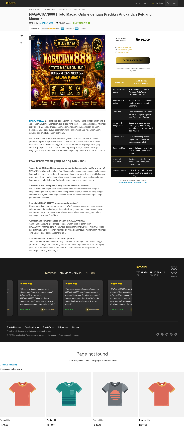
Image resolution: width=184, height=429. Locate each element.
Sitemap (75, 327)
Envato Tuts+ (48, 327)
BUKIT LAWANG (49, 10)
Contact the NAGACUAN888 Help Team (133, 182)
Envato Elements (14, 327)
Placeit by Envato (32, 327)
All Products (63, 327)
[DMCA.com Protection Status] (31, 36)
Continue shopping (8, 364)
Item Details (35, 29)
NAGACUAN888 (34, 10)
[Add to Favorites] (21, 35)
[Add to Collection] (21, 42)
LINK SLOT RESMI (64, 10)
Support (83, 28)
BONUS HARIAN (79, 10)
